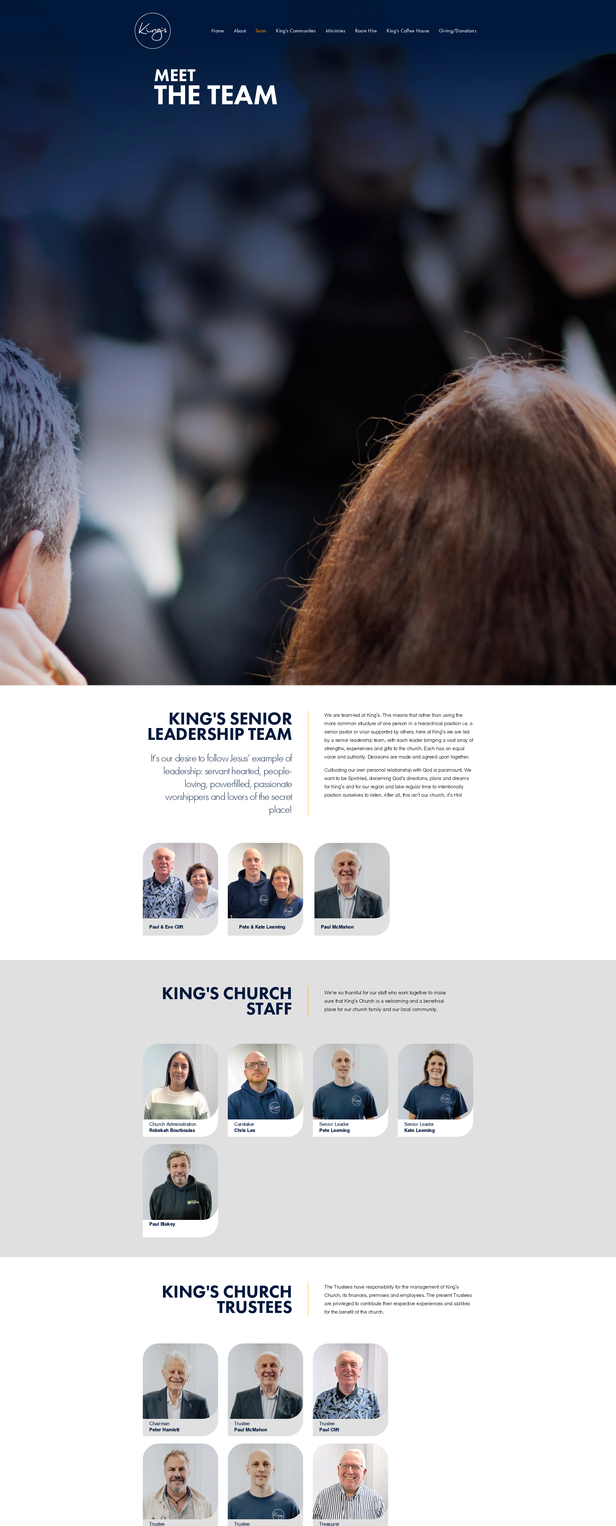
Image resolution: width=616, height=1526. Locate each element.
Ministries (336, 30)
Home (217, 30)
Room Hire (366, 30)
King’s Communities (296, 30)
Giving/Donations (457, 30)
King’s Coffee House (408, 30)
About (240, 30)
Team (260, 30)
